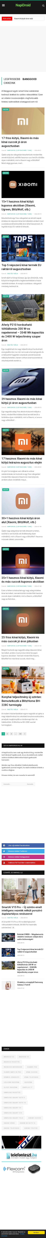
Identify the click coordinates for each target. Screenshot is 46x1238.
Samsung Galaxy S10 (13, 1113)
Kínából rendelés (11, 1077)
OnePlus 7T (27, 1087)
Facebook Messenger (13, 1067)
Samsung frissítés (12, 1092)
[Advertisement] (23, 49)
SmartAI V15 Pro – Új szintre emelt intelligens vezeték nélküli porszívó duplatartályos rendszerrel (22, 910)
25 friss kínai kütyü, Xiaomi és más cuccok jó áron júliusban (20, 639)
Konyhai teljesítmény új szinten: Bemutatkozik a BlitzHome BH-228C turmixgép (22, 700)
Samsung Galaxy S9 (12, 1108)
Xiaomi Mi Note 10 (27, 1123)
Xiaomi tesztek (31, 1128)
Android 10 (24, 1057)
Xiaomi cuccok (34, 1118)
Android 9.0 (9, 1057)
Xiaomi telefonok (11, 1128)
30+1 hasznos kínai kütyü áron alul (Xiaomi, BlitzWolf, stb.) (21, 520)
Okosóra (28, 1082)
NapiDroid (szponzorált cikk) (19, 150)
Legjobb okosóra (11, 1082)
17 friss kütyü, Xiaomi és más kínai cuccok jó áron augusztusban (20, 142)
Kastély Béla (12, 273)
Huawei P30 (32, 1067)
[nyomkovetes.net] (22, 1175)
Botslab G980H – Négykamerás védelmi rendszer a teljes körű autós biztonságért (30, 936)
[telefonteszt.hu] (21, 1161)
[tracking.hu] (21, 1148)
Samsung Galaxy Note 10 (15, 1103)
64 (20, 734)
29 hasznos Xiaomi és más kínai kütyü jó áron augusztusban (22, 400)
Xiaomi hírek (9, 1123)
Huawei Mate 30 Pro (12, 1072)
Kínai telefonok (31, 1077)
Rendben (36, 1232)
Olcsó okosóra (10, 1087)
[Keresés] (43, 5)
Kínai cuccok (31, 1072)
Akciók (5, 109)
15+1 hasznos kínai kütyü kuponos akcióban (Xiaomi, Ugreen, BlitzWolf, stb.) (18, 205)
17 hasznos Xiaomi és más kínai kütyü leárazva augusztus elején (22, 460)
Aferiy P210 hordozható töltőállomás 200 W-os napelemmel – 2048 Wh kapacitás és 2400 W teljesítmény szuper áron (23, 332)
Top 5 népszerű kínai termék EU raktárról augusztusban (21, 267)
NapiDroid (23, 5)
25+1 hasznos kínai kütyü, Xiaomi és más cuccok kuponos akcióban (23, 579)
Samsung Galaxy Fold (13, 1118)
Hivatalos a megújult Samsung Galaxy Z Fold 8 (30, 983)
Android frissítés (12, 1062)
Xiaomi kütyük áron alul (23, 19)
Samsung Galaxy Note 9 (14, 1097)
